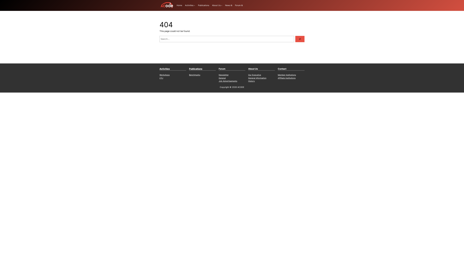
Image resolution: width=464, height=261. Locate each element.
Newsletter (224, 75)
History (251, 81)
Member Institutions (287, 75)
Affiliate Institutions (287, 78)
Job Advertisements (228, 81)
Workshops (165, 75)
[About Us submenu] (221, 5)
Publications (195, 69)
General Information (257, 78)
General (222, 78)
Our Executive (254, 75)
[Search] (299, 39)
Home (179, 5)
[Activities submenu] (194, 5)
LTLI (161, 78)
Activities (165, 69)
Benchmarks (194, 75)
